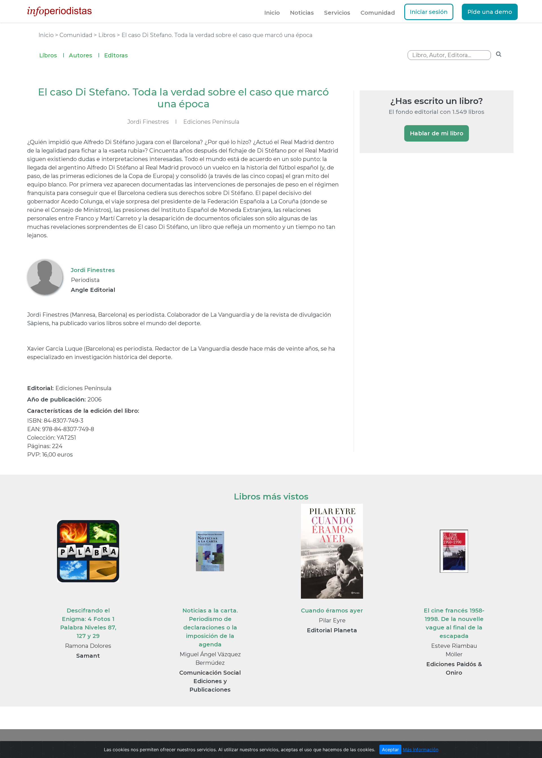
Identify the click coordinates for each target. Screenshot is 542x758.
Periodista (85, 280)
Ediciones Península (211, 121)
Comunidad (377, 12)
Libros (51, 55)
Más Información (420, 749)
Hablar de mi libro (436, 133)
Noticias (302, 12)
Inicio (272, 12)
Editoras (116, 55)
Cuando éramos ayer (332, 610)
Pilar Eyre (332, 620)
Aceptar (390, 749)
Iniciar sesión (429, 11)
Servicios (337, 12)
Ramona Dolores (88, 645)
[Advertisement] (402, 255)
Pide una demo (489, 11)
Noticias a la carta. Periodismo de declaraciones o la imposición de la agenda (210, 627)
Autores (84, 55)
